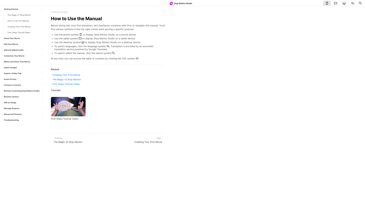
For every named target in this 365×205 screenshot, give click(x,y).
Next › (148, 140)
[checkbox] (327, 3)
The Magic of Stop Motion (19, 15)
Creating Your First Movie (19, 26)
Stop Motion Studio (183, 3)
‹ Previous (68, 140)
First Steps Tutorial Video (19, 32)
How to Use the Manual (18, 21)
